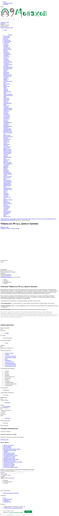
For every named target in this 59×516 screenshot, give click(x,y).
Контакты (5, 4)
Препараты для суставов (9, 460)
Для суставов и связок (8, 454)
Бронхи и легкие (9, 353)
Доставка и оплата (8, 3)
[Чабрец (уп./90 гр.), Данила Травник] (10, 228)
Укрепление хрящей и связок (10, 467)
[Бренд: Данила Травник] (3, 268)
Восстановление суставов (9, 450)
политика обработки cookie (16, 512)
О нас (4, 1)
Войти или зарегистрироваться (11, 493)
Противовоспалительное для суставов (12, 462)
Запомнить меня (6, 475)
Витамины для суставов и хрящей (11, 449)
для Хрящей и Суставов (9, 456)
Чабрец (7, 333)
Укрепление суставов (8, 465)
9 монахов (8, 274)
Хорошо (28, 511)
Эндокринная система (10, 364)
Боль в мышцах (7, 446)
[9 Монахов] (24, 17)
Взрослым (7, 418)
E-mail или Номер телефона (7, 470)
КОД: (2, 260)
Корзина (3, 27)
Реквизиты (6, 500)
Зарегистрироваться (9, 477)
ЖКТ (6, 358)
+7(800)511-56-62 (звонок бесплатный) (12, 507)
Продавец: (3, 274)
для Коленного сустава (9, 452)
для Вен (7, 354)
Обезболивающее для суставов (11, 459)
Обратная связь (7, 501)
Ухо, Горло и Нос (9, 361)
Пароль (2, 472)
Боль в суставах (7, 447)
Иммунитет (8, 360)
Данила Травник (6, 406)
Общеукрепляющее (10, 363)
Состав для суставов (8, 463)
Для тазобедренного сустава (10, 455)
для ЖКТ (5, 451)
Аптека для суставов (8, 445)
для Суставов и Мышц (10, 357)
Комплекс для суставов (9, 458)
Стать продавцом (7, 499)
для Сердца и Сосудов (10, 356)
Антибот (3, 476)
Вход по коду (4, 473)
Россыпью (7, 402)
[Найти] (14, 19)
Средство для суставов (9, 464)
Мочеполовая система (10, 366)
